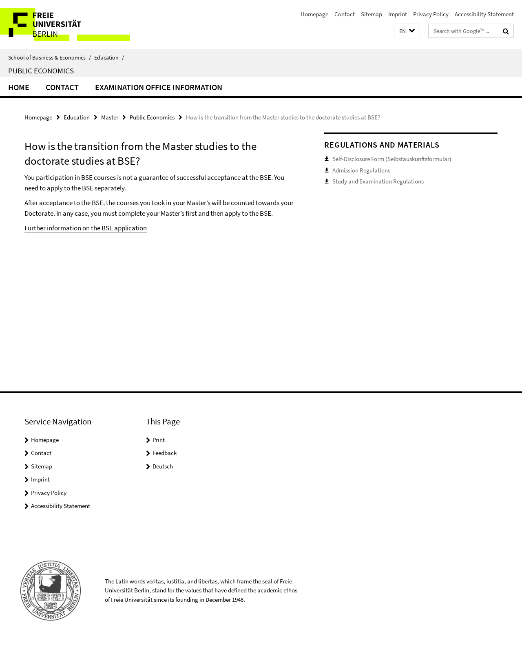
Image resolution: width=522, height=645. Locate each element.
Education (109, 57)
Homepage (314, 14)
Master (109, 117)
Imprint (397, 14)
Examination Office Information (158, 87)
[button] (407, 31)
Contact (344, 14)
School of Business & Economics (49, 57)
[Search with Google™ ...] (505, 31)
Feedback (165, 453)
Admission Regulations (361, 170)
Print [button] (159, 440)
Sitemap (371, 14)
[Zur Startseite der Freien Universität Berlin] (68, 24)
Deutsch (163, 466)
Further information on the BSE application (85, 227)
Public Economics (41, 70)
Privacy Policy (431, 14)
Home (18, 87)
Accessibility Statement (484, 14)
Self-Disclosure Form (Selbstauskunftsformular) (391, 159)
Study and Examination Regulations (378, 181)
